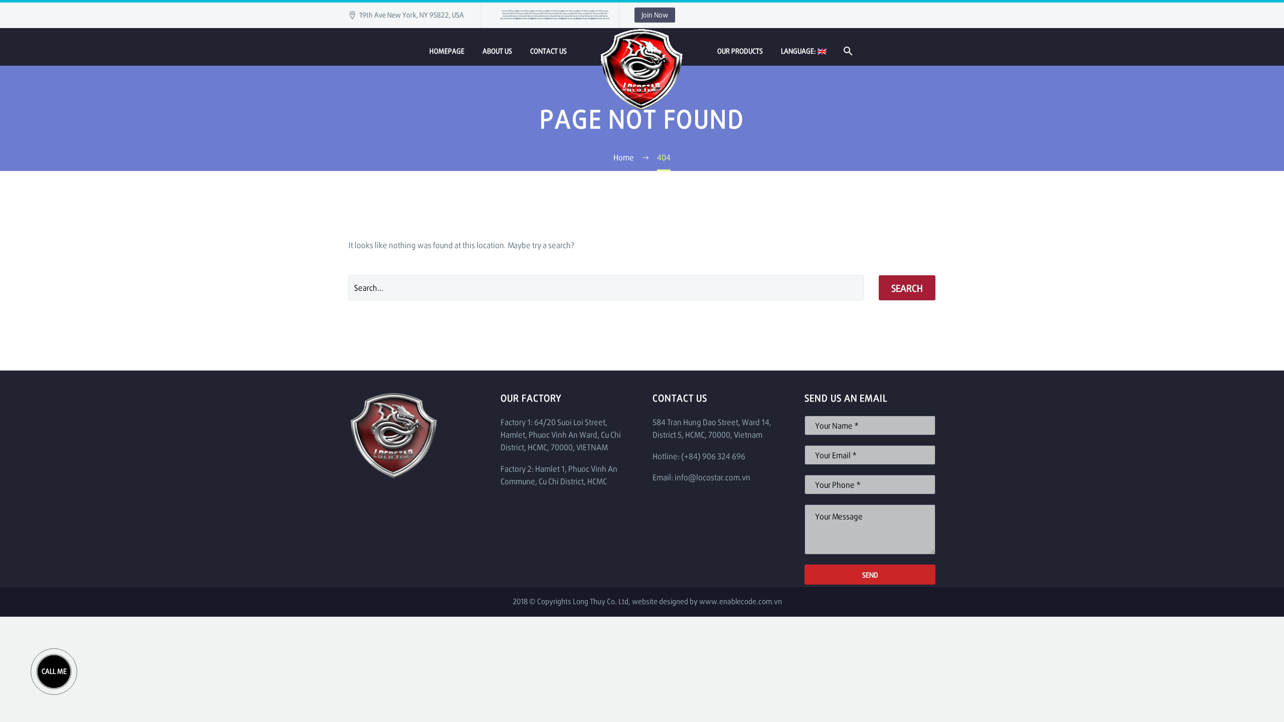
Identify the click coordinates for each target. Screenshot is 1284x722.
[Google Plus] (579, 15)
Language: (799, 51)
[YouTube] (594, 15)
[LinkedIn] (519, 15)
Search (907, 288)
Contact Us (548, 51)
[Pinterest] (564, 15)
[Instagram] (549, 15)
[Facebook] (504, 15)
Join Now (654, 15)
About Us (497, 51)
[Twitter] (534, 15)
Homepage (446, 51)
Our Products (740, 51)
